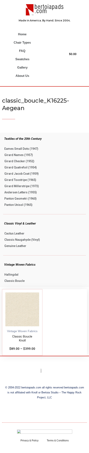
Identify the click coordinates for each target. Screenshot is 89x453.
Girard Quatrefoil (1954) (20, 167)
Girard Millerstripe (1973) (21, 186)
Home (22, 34)
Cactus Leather (14, 233)
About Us (22, 75)
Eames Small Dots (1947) (21, 148)
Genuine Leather (15, 246)
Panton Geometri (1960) (20, 198)
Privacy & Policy (29, 440)
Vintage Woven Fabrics (19, 264)
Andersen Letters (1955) (20, 192)
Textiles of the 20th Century (23, 139)
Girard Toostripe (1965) (20, 180)
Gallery (22, 67)
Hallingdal (11, 274)
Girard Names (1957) (18, 155)
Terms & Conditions (58, 440)
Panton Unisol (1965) (18, 204)
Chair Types (22, 42)
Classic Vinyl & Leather (20, 223)
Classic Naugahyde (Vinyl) (22, 239)
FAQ (22, 51)
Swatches (22, 59)
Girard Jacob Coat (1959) (21, 173)
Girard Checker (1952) (19, 161)
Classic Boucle (14, 280)
